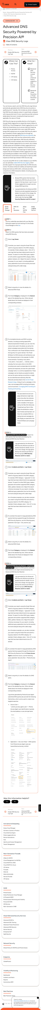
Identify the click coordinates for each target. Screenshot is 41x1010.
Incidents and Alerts (8, 977)
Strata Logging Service (9, 835)
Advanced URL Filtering (9, 922)
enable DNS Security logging (21, 162)
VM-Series (6, 879)
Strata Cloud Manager (9, 828)
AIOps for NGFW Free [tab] (25, 209)
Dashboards (6, 975)
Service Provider (7, 876)
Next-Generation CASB (9, 906)
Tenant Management (9, 844)
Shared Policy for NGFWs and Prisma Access (15, 948)
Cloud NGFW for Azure (9, 865)
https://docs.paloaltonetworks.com (22, 1000)
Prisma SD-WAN (7, 902)
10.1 (9, 1003)
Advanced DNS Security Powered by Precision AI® (19, 12)
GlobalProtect (7, 961)
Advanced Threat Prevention (11, 924)
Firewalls (5, 869)
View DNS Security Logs (10, 15)
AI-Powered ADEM (8, 897)
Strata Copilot (32, 4)
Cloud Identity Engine (9, 833)
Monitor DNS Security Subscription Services (15, 14)
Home (4, 12)
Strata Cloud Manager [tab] (7, 208)
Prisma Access (7, 892)
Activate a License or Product (11, 830)
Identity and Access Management (12, 842)
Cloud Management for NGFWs (12, 860)
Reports (5, 979)
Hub (4, 839)
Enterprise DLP (7, 931)
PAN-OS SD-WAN (8, 874)
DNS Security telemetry (27, 135)
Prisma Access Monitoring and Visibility (14, 899)
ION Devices (6, 904)
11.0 (6, 1003)
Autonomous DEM (8, 982)
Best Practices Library (9, 995)
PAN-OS (5, 872)
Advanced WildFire (8, 920)
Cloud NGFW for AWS (9, 862)
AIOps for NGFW (8, 858)
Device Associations (8, 837)
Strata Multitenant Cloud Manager (12, 895)
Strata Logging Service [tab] (33, 208)
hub (19, 225)
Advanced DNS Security (9, 927)
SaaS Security (7, 934)
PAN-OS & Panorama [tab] (16, 208)
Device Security (7, 929)
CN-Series (6, 867)
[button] (40, 807)
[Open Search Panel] (15, 4)
